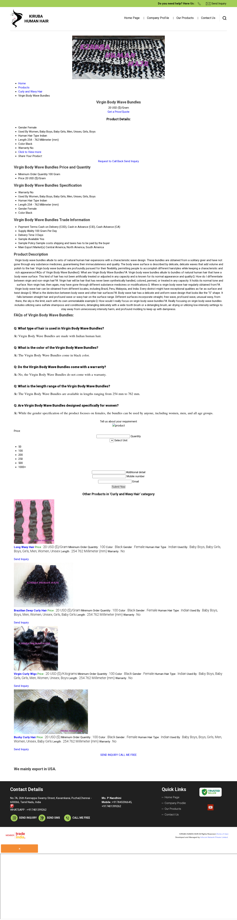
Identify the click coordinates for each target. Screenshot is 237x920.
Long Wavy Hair (24, 547)
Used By (23, 196)
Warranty (23, 192)
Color (21, 212)
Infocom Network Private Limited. (214, 837)
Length (22, 204)
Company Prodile (175, 803)
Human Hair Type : (161, 547)
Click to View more (29, 152)
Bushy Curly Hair (25, 737)
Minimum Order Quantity (33, 174)
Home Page (132, 18)
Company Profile (158, 18)
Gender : (134, 547)
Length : (84, 551)
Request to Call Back (110, 161)
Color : (114, 547)
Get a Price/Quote (118, 111)
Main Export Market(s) (31, 247)
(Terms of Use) (222, 834)
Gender (22, 208)
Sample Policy (26, 243)
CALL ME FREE (128, 755)
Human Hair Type (28, 200)
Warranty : (116, 551)
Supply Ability (26, 231)
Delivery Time (26, 235)
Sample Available (28, 239)
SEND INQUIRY (109, 755)
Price (21, 178)
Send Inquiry (131, 161)
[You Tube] (210, 809)
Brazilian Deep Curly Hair (30, 610)
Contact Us (208, 18)
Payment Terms (28, 227)
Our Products (185, 18)
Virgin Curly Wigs (25, 674)
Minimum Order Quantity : (87, 547)
